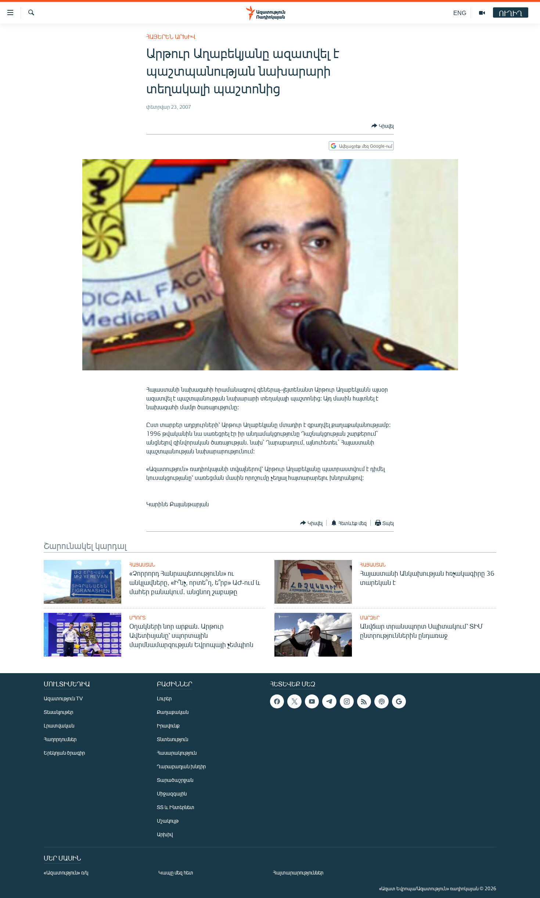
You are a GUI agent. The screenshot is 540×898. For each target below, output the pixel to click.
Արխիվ (165, 834)
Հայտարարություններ (298, 872)
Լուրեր (164, 698)
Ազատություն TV (63, 698)
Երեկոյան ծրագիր (64, 753)
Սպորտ (137, 618)
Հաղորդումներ (60, 739)
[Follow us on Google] (399, 701)
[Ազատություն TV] (482, 12)
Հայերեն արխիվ (170, 36)
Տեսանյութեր (58, 712)
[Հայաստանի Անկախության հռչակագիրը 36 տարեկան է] (313, 582)
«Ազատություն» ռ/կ (66, 872)
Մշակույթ (168, 821)
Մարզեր (369, 618)
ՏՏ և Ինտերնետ (175, 807)
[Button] (382, 125)
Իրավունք (168, 725)
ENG (459, 12)
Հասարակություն (177, 753)
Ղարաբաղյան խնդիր (181, 766)
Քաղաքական (172, 712)
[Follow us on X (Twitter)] (294, 701)
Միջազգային (172, 793)
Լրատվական (59, 725)
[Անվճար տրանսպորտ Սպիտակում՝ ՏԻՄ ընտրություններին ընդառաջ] (313, 635)
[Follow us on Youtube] (312, 701)
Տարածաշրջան (175, 780)
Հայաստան (142, 565)
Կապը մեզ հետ (175, 872)
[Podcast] (381, 701)
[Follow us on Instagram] (347, 701)
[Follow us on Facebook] (277, 701)
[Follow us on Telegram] (329, 701)
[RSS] (364, 701)
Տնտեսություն (172, 739)
